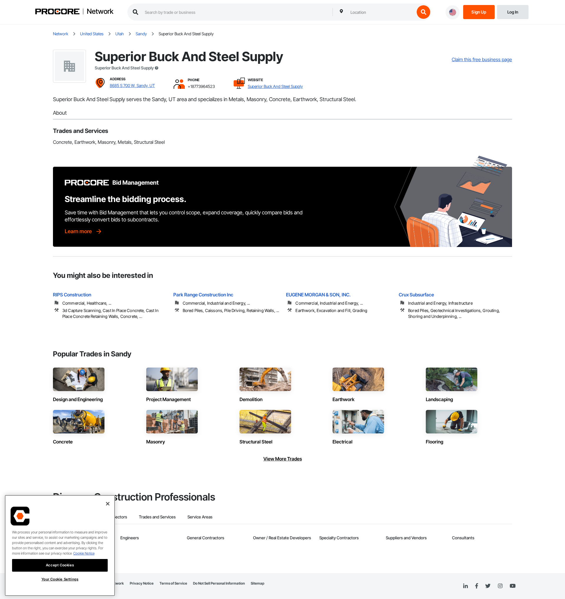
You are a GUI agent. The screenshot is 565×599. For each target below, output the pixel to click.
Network (100, 11)
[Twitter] (488, 586)
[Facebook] (476, 586)
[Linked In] (465, 586)
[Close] (107, 503)
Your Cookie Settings (60, 579)
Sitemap (257, 583)
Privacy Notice (142, 583)
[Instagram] (500, 586)
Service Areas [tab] (199, 516)
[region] (60, 545)
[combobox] (381, 12)
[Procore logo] (57, 12)
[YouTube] (513, 586)
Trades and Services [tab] (157, 516)
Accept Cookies (60, 565)
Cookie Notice (83, 553)
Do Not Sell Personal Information (219, 583)
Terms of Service (173, 583)
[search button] (423, 12)
